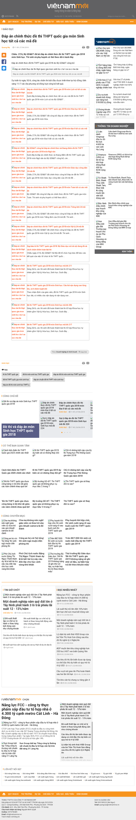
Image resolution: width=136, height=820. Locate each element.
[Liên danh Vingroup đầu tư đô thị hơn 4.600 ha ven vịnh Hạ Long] (101, 140)
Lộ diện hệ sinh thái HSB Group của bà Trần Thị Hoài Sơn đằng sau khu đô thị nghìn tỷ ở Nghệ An (73, 637)
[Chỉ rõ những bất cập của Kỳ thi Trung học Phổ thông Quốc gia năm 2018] (78, 455)
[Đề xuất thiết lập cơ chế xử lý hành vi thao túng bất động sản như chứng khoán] (11, 623)
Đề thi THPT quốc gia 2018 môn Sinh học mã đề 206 (49, 305)
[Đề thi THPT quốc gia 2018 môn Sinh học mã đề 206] (19, 318)
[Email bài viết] (87, 47)
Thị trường (26, 22)
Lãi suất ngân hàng (46, 777)
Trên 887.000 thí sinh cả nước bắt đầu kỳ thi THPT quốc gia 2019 (78, 541)
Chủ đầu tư (48, 22)
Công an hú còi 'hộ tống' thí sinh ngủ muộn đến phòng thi (31, 541)
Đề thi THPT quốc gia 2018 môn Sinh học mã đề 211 (49, 266)
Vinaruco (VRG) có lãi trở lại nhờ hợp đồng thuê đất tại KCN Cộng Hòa (120, 156)
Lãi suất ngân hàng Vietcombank (98, 780)
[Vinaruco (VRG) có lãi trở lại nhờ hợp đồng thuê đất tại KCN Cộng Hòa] (101, 163)
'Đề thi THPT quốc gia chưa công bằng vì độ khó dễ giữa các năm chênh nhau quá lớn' (16, 504)
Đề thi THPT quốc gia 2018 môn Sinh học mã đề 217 (49, 325)
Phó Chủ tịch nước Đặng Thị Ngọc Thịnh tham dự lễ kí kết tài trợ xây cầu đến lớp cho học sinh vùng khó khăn (31, 559)
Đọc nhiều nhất (67, 589)
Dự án (37, 22)
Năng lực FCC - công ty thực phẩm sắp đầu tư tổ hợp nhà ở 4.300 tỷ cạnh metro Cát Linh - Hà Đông (73, 598)
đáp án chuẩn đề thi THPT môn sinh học (49, 379)
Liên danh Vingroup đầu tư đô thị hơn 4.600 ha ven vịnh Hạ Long (120, 133)
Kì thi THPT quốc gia (10, 374)
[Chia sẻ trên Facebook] (4, 61)
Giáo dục (8, 29)
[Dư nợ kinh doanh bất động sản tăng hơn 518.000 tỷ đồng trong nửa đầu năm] (104, 98)
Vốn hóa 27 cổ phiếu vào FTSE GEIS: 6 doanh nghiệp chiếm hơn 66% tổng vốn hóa (123, 83)
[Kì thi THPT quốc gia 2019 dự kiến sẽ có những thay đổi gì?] (47, 455)
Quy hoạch (13, 22)
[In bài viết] (83, 47)
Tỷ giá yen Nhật (121, 774)
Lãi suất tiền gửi (79, 777)
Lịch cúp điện (29, 777)
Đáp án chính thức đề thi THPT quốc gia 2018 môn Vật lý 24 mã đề (55, 227)
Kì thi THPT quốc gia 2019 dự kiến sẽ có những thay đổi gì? (47, 471)
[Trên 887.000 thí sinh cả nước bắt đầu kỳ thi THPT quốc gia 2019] (56, 543)
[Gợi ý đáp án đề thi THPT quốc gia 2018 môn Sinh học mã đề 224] (49, 423)
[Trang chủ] (4, 21)
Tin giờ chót (12, 589)
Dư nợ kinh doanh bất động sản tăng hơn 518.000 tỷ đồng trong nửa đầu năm (122, 98)
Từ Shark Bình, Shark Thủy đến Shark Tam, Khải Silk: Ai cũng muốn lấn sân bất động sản (120, 181)
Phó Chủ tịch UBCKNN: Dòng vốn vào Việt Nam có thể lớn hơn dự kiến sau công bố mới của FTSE (123, 53)
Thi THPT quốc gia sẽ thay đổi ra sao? (77, 502)
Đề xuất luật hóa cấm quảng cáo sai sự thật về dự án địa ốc (27, 645)
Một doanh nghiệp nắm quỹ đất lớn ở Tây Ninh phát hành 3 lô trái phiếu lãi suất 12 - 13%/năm (27, 605)
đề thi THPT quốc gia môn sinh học (16, 379)
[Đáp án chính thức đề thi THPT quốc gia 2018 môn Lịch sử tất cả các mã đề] (19, 102)
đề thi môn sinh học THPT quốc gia (36, 374)
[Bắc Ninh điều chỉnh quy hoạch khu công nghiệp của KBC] (101, 209)
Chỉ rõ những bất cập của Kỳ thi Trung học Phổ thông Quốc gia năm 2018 (77, 473)
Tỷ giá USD (107, 774)
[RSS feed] (17, 16)
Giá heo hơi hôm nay (79, 774)
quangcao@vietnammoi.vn (109, 805)
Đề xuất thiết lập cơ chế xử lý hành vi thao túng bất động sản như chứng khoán (38, 621)
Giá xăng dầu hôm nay (46, 774)
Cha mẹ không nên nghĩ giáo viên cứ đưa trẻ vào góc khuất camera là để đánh (31, 524)
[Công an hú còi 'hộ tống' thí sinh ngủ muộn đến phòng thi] (10, 543)
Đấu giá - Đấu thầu (65, 22)
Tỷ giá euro (95, 774)
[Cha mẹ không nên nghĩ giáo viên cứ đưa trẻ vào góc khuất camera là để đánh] (10, 526)
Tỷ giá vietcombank (13, 777)
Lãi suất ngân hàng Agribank (101, 777)
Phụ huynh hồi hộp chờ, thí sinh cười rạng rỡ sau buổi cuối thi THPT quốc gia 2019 (78, 524)
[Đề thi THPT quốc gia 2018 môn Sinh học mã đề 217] (19, 338)
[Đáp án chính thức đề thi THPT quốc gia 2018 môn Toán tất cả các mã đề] (19, 200)
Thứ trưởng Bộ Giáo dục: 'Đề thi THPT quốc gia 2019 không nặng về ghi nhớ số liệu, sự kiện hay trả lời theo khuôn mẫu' (78, 559)
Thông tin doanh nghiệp (112, 126)
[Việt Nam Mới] (68, 7)
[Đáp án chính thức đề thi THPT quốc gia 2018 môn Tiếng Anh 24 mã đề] (19, 220)
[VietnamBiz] (106, 41)
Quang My (6, 47)
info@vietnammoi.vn (14, 814)
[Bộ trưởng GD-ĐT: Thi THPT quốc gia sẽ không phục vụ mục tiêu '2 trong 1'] (47, 486)
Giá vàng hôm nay (12, 774)
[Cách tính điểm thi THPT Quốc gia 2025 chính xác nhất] (16, 453)
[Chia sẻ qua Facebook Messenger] (4, 68)
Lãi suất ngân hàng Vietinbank (69, 780)
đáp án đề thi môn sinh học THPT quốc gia (69, 374)
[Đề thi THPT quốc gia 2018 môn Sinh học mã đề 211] (19, 279)
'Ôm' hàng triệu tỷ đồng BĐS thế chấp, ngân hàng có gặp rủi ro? (122, 67)
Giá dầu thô (63, 774)
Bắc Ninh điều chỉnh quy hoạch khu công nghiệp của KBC (120, 205)
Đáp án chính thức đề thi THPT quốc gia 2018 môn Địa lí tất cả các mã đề (71, 406)
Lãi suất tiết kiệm (63, 777)
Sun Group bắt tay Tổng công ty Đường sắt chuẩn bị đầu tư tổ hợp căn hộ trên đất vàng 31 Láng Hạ (38, 746)
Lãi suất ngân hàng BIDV (44, 780)
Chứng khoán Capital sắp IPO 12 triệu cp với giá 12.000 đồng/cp (122, 111)
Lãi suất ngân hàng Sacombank (18, 780)
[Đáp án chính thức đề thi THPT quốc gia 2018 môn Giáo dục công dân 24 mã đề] (19, 181)
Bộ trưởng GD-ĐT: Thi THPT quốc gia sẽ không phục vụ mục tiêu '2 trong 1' (46, 504)
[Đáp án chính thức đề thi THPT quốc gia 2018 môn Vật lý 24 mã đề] (19, 240)
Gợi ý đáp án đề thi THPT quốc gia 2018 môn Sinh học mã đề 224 (73, 421)
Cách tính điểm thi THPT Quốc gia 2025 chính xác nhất (16, 471)
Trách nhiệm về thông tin (11, 817)
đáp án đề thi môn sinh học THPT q (16, 384)
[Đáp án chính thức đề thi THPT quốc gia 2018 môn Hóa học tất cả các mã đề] (19, 122)
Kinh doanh (82, 22)
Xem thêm (127, 251)
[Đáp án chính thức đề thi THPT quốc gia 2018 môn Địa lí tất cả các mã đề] (19, 142)
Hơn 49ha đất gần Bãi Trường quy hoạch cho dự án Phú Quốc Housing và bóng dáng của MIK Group (119, 224)
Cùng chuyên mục (14, 515)
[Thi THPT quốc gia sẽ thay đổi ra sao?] (78, 484)
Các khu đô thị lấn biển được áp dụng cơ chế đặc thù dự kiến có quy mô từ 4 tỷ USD (74, 662)
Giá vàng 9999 (28, 774)
